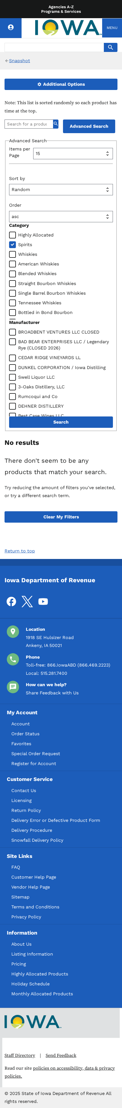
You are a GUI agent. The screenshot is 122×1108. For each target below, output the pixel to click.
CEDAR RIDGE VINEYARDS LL (49, 357)
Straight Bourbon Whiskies (47, 283)
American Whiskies (38, 264)
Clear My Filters (61, 517)
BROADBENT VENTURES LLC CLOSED (58, 332)
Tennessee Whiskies (39, 302)
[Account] (11, 28)
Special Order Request (35, 753)
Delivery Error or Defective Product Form (55, 820)
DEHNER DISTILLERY (41, 406)
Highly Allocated (36, 235)
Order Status (25, 733)
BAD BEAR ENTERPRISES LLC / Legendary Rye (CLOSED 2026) (63, 345)
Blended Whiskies (37, 273)
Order (15, 205)
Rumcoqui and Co (38, 396)
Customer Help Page (33, 877)
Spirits (25, 244)
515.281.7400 (54, 673)
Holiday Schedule (30, 983)
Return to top (20, 551)
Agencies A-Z (61, 7)
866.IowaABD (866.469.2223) (78, 665)
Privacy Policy (26, 917)
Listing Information (32, 954)
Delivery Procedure (31, 830)
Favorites (21, 743)
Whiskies (27, 254)
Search (61, 422)
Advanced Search (89, 126)
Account (20, 723)
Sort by (17, 178)
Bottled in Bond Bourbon (45, 312)
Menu (112, 28)
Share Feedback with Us (52, 693)
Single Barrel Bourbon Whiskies (52, 293)
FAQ (15, 867)
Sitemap (20, 897)
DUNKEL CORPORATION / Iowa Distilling (62, 367)
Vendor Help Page (30, 887)
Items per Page (19, 152)
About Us (21, 944)
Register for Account (33, 763)
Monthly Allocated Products (42, 993)
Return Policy (26, 810)
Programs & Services (61, 11)
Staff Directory (20, 1055)
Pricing (18, 964)
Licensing (21, 800)
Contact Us (23, 790)
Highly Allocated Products (39, 974)
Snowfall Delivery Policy (37, 840)
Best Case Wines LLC (41, 415)
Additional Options (63, 84)
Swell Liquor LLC (36, 377)
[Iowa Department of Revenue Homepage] (68, 28)
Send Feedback (61, 1055)
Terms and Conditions (35, 907)
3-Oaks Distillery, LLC (41, 386)
